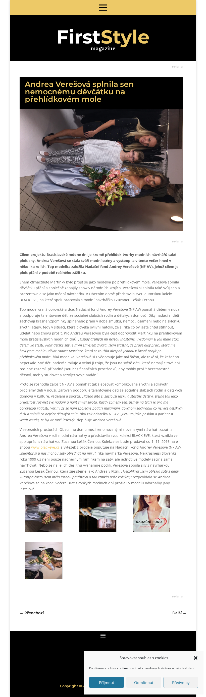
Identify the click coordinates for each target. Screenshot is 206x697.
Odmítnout (143, 682)
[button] (195, 657)
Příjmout (106, 682)
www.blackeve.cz (45, 447)
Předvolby (181, 682)
